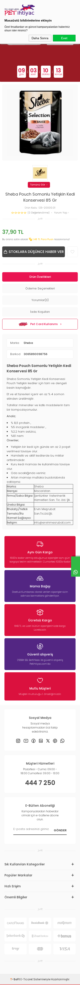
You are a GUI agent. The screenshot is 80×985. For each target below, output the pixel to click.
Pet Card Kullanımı (44, 324)
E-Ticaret (26, 979)
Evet (64, 38)
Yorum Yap (61, 212)
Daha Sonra (40, 38)
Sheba (28, 343)
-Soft (15, 979)
